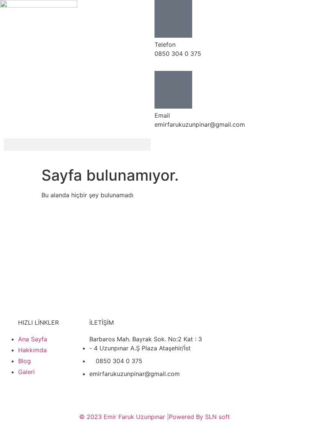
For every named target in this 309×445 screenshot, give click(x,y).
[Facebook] (167, 147)
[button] (77, 144)
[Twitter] (188, 147)
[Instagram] (229, 147)
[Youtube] (209, 147)
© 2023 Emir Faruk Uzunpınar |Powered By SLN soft (154, 416)
